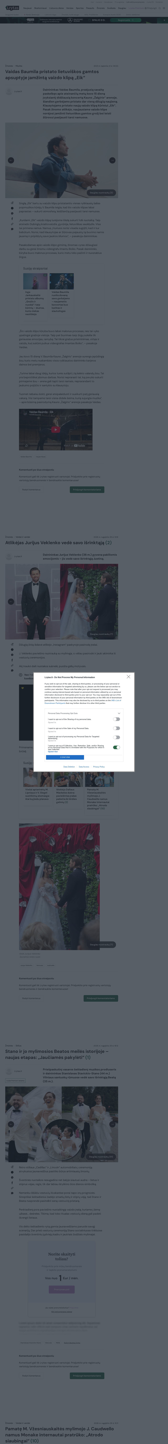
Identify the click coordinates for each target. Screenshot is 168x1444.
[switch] (116, 719)
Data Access (84, 767)
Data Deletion (69, 767)
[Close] (129, 677)
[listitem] (84, 713)
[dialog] (84, 722)
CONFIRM (65, 757)
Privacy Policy (99, 767)
